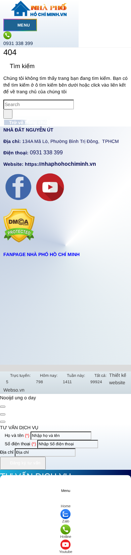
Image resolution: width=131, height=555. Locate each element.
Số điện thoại (19, 443)
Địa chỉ (6, 452)
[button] (12, 25)
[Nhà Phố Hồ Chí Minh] (39, 15)
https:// (60, 164)
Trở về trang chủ (27, 122)
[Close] (2, 407)
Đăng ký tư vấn (24, 462)
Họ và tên (16, 435)
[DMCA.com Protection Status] (19, 241)
